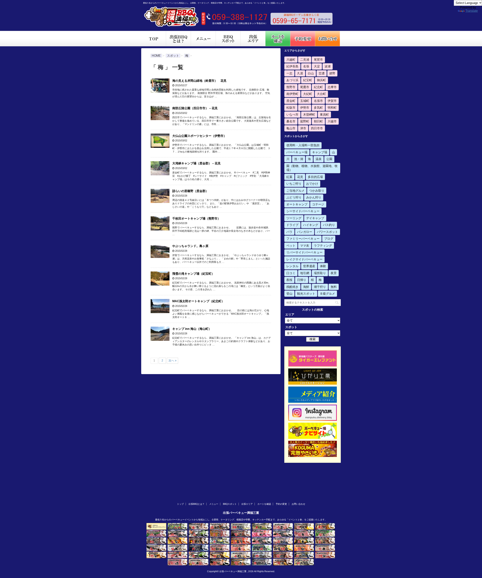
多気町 (318, 107)
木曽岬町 (309, 114)
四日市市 (317, 128)
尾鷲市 (318, 59)
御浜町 (321, 80)
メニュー (213, 504)
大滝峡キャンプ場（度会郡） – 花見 (196, 163)
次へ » (172, 360)
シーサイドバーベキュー (303, 211)
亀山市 (290, 128)
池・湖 (298, 159)
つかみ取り (316, 190)
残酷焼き (292, 286)
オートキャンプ (296, 204)
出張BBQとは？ (196, 504)
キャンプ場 (319, 152)
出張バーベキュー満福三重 (241, 512)
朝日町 (318, 121)
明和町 (332, 107)
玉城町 (304, 100)
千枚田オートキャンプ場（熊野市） (196, 218)
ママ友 (304, 245)
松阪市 (290, 107)
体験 (323, 266)
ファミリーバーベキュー (303, 238)
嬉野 (332, 73)
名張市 (318, 100)
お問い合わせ (298, 504)
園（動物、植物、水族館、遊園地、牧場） (312, 168)
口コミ (290, 273)
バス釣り (329, 224)
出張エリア (247, 504)
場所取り (320, 273)
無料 (334, 286)
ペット (290, 245)
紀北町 (318, 87)
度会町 (290, 100)
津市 (303, 128)
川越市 (332, 121)
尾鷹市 (304, 87)
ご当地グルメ (295, 190)
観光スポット (306, 293)
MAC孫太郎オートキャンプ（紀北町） (198, 301)
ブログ (328, 238)
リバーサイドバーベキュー (304, 252)
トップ (180, 504)
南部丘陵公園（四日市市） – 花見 (195, 108)
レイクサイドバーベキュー (304, 259)
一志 (289, 73)
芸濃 (322, 73)
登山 (289, 293)
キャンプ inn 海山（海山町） (191, 328)
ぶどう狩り (293, 197)
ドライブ (292, 224)
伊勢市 (304, 107)
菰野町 (304, 121)
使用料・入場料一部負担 (303, 145)
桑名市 (290, 121)
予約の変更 (281, 504)
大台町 (321, 93)
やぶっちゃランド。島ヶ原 (190, 246)
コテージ (318, 204)
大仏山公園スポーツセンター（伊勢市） (199, 135)
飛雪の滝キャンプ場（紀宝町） (193, 273)
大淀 (317, 66)
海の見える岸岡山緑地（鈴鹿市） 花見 (199, 80)
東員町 (324, 114)
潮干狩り (320, 286)
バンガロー (304, 231)
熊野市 (290, 87)
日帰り (301, 279)
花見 (300, 176)
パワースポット (327, 231)
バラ (289, 231)
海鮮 (306, 286)
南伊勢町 (292, 93)
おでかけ (312, 183)
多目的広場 (315, 176)
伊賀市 (332, 100)
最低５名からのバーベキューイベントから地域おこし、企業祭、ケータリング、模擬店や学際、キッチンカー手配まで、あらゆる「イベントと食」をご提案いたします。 (241, 519)
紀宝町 (307, 80)
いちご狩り (293, 183)
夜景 (334, 273)
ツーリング (293, 218)
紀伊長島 (292, 66)
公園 (329, 159)
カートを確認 (264, 504)
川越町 (290, 59)
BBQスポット (230, 504)
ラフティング (323, 245)
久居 (300, 73)
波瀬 (328, 66)
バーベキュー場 (296, 152)
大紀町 (307, 93)
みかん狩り (313, 197)
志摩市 (332, 87)
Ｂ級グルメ (327, 293)
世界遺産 (309, 266)
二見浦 (304, 59)
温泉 (319, 159)
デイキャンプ (315, 218)
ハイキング (310, 224)
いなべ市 (292, 114)
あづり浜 (292, 80)
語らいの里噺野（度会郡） (190, 191)
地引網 (304, 273)
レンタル (292, 266)
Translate (471, 10)
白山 (311, 73)
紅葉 (289, 176)
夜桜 (289, 279)
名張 (306, 66)
